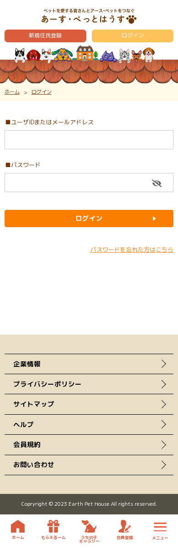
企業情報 (27, 364)
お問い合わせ (33, 464)
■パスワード (23, 165)
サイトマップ (33, 404)
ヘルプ (23, 424)
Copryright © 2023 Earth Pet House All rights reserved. (89, 504)
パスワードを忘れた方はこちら (131, 249)
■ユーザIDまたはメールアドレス (49, 122)
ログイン (133, 35)
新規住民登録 (45, 35)
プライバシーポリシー (47, 384)
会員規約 (27, 444)
